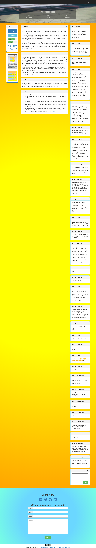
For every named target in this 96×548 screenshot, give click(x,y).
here (49, 30)
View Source (12, 35)
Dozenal (15, 48)
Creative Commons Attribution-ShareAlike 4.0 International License (55, 547)
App (10, 46)
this (63, 45)
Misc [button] (25, 2)
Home (7, 2)
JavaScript (10, 45)
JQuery (15, 45)
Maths (13, 46)
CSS (12, 49)
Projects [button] (13, 2)
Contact (41, 2)
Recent (30, 2)
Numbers (10, 48)
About (36, 2)
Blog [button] (19, 2)
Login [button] (88, 2)
